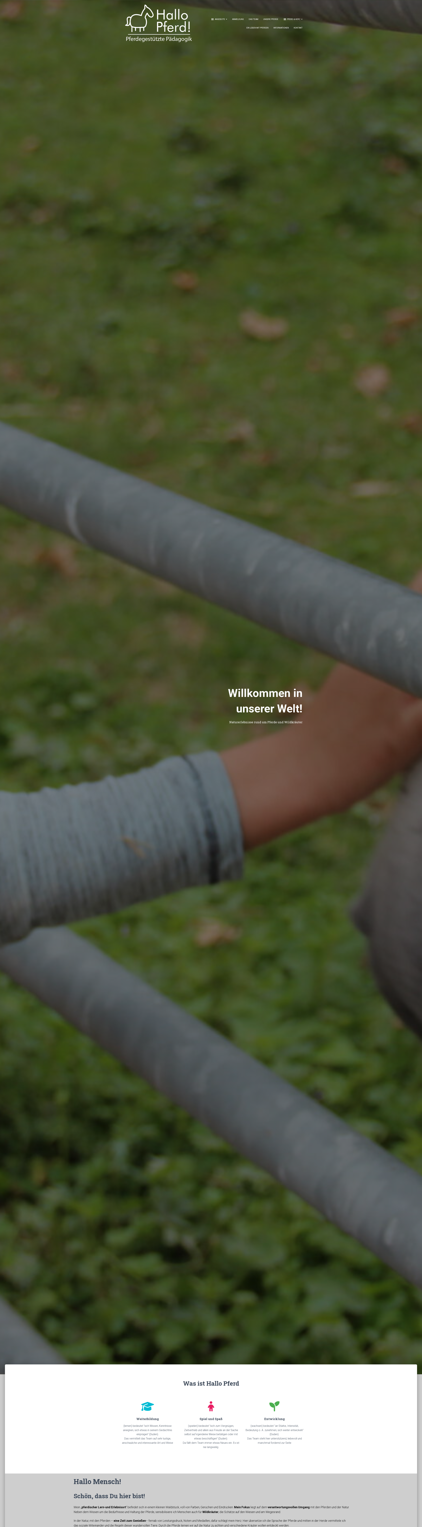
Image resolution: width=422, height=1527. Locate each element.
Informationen (281, 28)
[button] (226, 19)
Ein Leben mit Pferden (257, 28)
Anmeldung (238, 19)
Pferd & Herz (294, 19)
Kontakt (298, 28)
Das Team (253, 19)
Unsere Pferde (270, 19)
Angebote (220, 19)
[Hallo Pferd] (155, 23)
